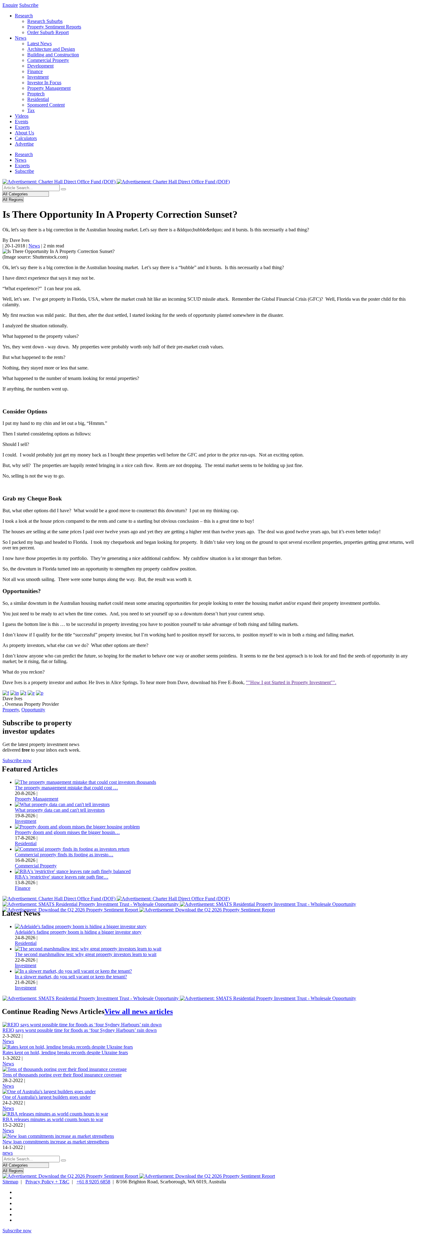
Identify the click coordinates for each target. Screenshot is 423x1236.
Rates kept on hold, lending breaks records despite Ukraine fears (65, 1052)
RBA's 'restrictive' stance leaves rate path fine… (61, 877)
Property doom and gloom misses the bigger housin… (67, 832)
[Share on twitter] (23, 693)
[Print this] (39, 693)
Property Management (49, 88)
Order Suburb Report (48, 32)
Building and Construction (53, 54)
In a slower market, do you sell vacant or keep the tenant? (71, 976)
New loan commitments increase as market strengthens (55, 1141)
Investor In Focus (44, 82)
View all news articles (138, 1011)
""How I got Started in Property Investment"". (291, 682)
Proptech (36, 93)
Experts (22, 127)
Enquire (10, 5)
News (20, 38)
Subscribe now (17, 760)
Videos (21, 116)
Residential (38, 99)
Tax (31, 110)
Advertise (24, 143)
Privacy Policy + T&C (47, 1181)
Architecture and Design (51, 49)
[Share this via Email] (31, 693)
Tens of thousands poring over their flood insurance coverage (62, 1074)
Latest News (39, 43)
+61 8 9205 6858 (93, 1181)
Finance (35, 71)
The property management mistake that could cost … (66, 787)
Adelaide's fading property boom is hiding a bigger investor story (78, 932)
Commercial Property (48, 60)
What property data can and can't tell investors (60, 810)
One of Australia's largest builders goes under (46, 1097)
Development (40, 65)
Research (24, 15)
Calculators (26, 138)
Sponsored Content (46, 104)
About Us (24, 132)
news (7, 1152)
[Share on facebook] (5, 693)
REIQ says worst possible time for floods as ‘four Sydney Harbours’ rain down (79, 1030)
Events (21, 121)
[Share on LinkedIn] (14, 693)
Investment (38, 77)
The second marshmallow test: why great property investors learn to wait (85, 954)
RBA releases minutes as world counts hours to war (52, 1119)
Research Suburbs (45, 21)
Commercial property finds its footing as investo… (64, 854)
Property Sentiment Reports (54, 26)
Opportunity (33, 709)
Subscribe (28, 5)
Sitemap (10, 1181)
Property (10, 709)
